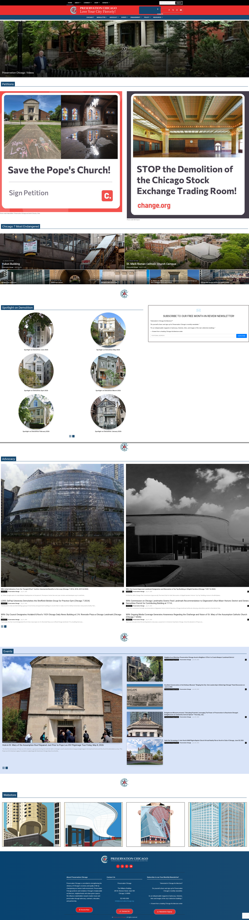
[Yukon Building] (62, 251)
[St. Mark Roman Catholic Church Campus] (187, 251)
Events (8, 651)
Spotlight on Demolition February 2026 (36, 431)
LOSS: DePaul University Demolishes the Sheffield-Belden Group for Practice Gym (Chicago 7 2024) (45, 601)
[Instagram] (176, 10)
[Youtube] (131, 866)
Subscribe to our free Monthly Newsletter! (163, 877)
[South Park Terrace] (74, 277)
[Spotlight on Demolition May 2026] (108, 330)
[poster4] (155, 824)
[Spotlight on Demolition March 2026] (108, 371)
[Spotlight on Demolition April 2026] (36, 371)
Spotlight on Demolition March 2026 (108, 390)
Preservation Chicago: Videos (18, 72)
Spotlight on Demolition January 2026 (108, 431)
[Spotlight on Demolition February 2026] (36, 411)
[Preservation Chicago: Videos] (124, 49)
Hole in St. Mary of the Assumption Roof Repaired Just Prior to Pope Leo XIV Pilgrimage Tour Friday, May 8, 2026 (53, 745)
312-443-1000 (124, 898)
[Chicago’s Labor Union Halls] (124, 277)
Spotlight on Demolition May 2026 (108, 350)
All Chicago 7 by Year (8, 260)
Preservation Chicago (13, 591)
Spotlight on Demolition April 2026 (36, 390)
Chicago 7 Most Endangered (20, 226)
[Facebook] (169, 10)
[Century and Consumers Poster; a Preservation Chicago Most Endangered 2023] (217, 824)
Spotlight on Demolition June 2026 (36, 350)
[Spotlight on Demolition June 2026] (36, 330)
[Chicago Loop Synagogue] (25, 277)
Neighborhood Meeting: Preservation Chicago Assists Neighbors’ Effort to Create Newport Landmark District (199, 657)
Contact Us (111, 877)
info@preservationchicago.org (124, 901)
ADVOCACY (4, 591)
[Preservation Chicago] (95, 10)
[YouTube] (180, 10)
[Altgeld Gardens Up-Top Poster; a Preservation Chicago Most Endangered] (93, 824)
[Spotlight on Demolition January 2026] (108, 411)
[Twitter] (173, 10)
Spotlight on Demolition (17, 307)
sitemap (124, 906)
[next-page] (73, 436)
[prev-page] (70, 436)
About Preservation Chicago (77, 877)
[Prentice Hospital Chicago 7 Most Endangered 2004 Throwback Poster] (31, 824)
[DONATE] (157, 9)
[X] (126, 866)
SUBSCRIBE (241, 336)
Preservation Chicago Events (9, 741)
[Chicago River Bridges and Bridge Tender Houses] (224, 277)
